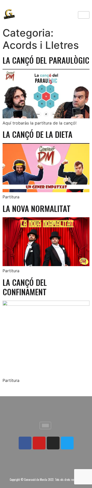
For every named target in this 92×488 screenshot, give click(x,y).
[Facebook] (25, 443)
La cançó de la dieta (37, 134)
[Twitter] (67, 443)
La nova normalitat (37, 208)
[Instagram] (53, 443)
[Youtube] (39, 443)
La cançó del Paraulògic (46, 60)
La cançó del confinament (25, 287)
